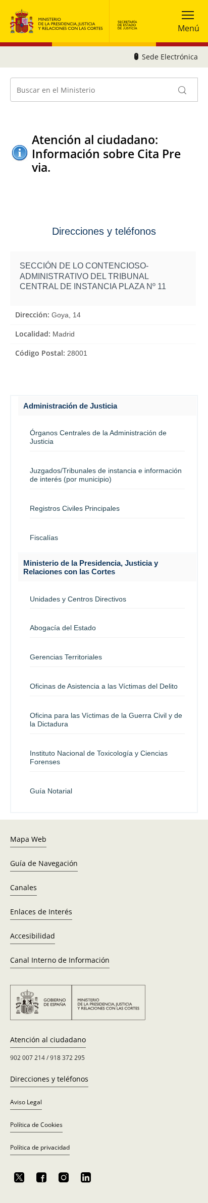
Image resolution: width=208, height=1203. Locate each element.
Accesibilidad (32, 936)
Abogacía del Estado (63, 628)
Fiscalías (44, 537)
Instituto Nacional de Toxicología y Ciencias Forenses (99, 757)
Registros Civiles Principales (75, 508)
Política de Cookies (36, 1124)
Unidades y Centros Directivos (78, 599)
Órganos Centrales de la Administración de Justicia (98, 437)
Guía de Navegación (44, 863)
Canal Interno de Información (60, 960)
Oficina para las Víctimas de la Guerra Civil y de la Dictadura (106, 719)
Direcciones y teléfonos (49, 1079)
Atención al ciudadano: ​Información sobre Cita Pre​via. (106, 153)
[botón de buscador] (182, 89)
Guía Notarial (51, 791)
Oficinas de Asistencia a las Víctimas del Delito (104, 686)
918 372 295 (67, 1057)
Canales (23, 887)
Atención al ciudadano (48, 1039)
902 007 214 (27, 1057)
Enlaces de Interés (41, 911)
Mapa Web (28, 839)
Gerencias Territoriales (66, 657)
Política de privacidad (40, 1147)
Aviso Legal (26, 1102)
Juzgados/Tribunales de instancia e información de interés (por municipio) (106, 474)
